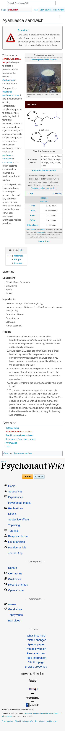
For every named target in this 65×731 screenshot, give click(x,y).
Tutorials (13, 530)
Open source (16, 590)
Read (35, 10)
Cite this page (36, 662)
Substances (15, 491)
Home (11, 486)
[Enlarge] (59, 94)
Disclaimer (23, 30)
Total (32, 206)
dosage (42, 229)
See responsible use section (43, 188)
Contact (39, 476)
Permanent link (36, 653)
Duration (44, 201)
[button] (57, 193)
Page (3, 10)
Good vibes (15, 609)
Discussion (13, 10)
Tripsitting (14, 525)
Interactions (43, 241)
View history (58, 10)
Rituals (12, 513)
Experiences (15, 497)
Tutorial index (12, 428)
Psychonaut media (19, 502)
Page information (36, 657)
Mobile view (52, 721)
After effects (32, 225)
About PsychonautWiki (24, 721)
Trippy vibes (15, 614)
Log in (3, 462)
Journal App (15, 553)
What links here (36, 635)
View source (45, 10)
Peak (32, 215)
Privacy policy (7, 721)
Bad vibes (14, 620)
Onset (32, 210)
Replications (15, 508)
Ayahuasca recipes (23, 453)
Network (12, 605)
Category (7, 453)
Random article (17, 547)
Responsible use (18, 536)
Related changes (36, 640)
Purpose (31, 104)
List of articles (16, 541)
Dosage (44, 198)
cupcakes (7, 162)
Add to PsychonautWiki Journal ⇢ (43, 60)
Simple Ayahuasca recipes (19, 431)
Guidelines (14, 579)
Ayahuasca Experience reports (21, 439)
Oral (31, 193)
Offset (32, 220)
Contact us (15, 573)
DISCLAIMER (30, 229)
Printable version (36, 648)
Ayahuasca (8, 80)
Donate (27, 476)
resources (40, 232)
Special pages (35, 644)
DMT (8, 446)
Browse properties (36, 666)
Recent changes (18, 584)
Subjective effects (18, 519)
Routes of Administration (44, 170)
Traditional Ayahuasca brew (19, 435)
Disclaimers (40, 721)
